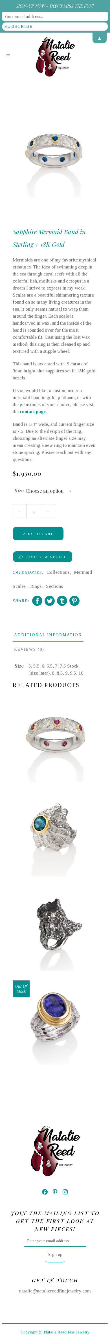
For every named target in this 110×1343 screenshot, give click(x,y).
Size (19, 490)
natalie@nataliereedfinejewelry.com (55, 1291)
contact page (33, 411)
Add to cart (38, 534)
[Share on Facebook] (37, 601)
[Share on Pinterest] (74, 601)
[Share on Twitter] (50, 601)
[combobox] (49, 491)
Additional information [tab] (48, 635)
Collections (58, 572)
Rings (35, 586)
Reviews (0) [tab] (29, 649)
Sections (54, 586)
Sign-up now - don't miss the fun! (55, 6)
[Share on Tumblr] (62, 601)
